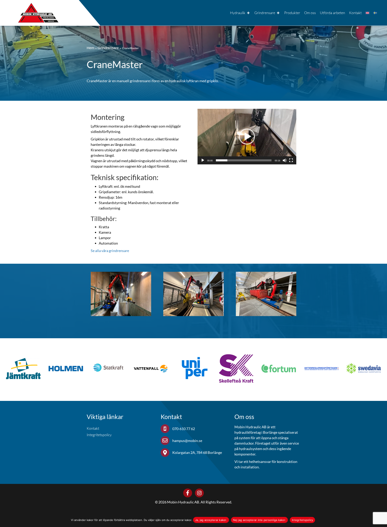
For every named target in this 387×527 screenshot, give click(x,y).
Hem (90, 48)
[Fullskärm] (291, 160)
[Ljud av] (285, 160)
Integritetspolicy (302, 520)
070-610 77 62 (184, 428)
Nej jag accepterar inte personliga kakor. (259, 520)
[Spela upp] (203, 160)
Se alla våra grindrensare (110, 250)
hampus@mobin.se (187, 440)
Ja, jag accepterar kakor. (211, 520)
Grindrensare (108, 48)
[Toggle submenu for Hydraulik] (248, 12)
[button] (247, 137)
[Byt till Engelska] (367, 13)
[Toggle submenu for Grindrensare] (278, 12)
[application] (247, 136)
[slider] (244, 160)
